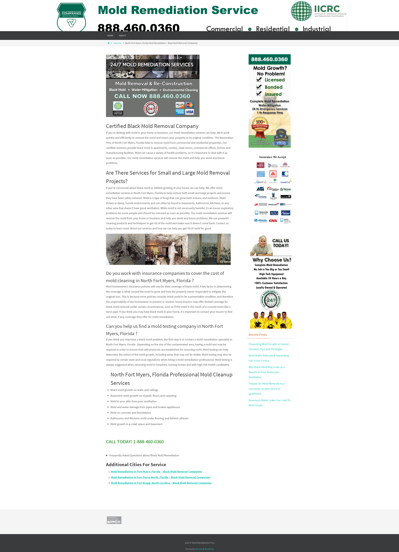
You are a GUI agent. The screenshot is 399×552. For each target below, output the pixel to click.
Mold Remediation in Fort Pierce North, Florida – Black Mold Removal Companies (160, 477)
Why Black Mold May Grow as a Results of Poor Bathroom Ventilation (267, 372)
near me (117, 43)
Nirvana (199, 549)
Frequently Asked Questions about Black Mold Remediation (144, 455)
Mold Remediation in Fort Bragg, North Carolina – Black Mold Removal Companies (161, 483)
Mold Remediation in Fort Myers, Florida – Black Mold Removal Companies (156, 471)
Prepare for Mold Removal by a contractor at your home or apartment (267, 388)
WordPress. (209, 549)
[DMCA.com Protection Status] (114, 523)
